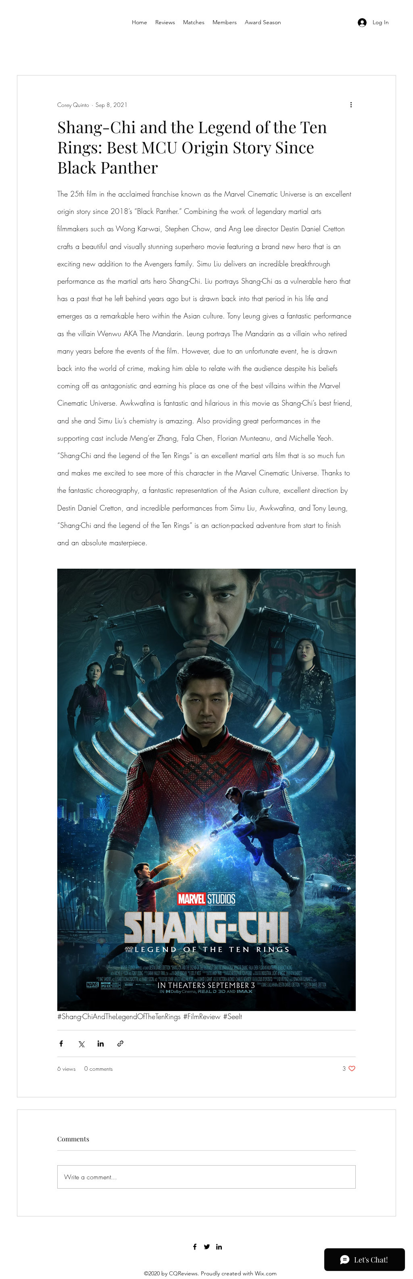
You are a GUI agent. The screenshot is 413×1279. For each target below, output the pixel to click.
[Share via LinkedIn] (100, 1043)
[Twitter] (207, 1247)
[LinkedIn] (219, 1247)
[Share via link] (120, 1043)
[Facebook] (195, 1247)
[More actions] (351, 104)
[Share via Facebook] (61, 1043)
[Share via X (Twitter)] (81, 1043)
